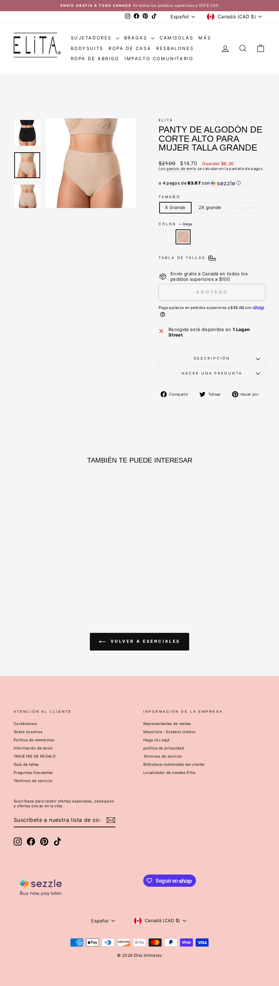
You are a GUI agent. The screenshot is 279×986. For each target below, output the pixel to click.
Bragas (136, 37)
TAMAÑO (169, 197)
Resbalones (175, 48)
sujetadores (92, 37)
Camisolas (176, 37)
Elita (166, 120)
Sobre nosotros (28, 731)
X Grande (175, 207)
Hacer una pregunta (212, 373)
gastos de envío (181, 169)
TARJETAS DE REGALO (34, 756)
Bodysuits (87, 48)
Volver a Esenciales (144, 641)
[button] (212, 183)
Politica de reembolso (34, 740)
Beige (183, 237)
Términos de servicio (33, 780)
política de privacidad (163, 748)
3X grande (245, 207)
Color (175, 224)
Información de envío (33, 748)
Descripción (212, 358)
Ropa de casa (130, 48)
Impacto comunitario (159, 58)
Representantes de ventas (167, 723)
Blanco (167, 237)
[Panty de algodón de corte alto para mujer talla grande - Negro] (51, 575)
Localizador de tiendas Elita (169, 772)
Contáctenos (25, 723)
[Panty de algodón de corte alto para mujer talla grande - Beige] (42, 575)
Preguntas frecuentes (33, 772)
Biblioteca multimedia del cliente (173, 764)
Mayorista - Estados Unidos (169, 731)
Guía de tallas (26, 764)
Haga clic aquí (156, 740)
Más (204, 37)
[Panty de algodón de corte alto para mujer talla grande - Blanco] (33, 575)
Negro (199, 237)
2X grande (210, 207)
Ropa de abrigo (95, 58)
